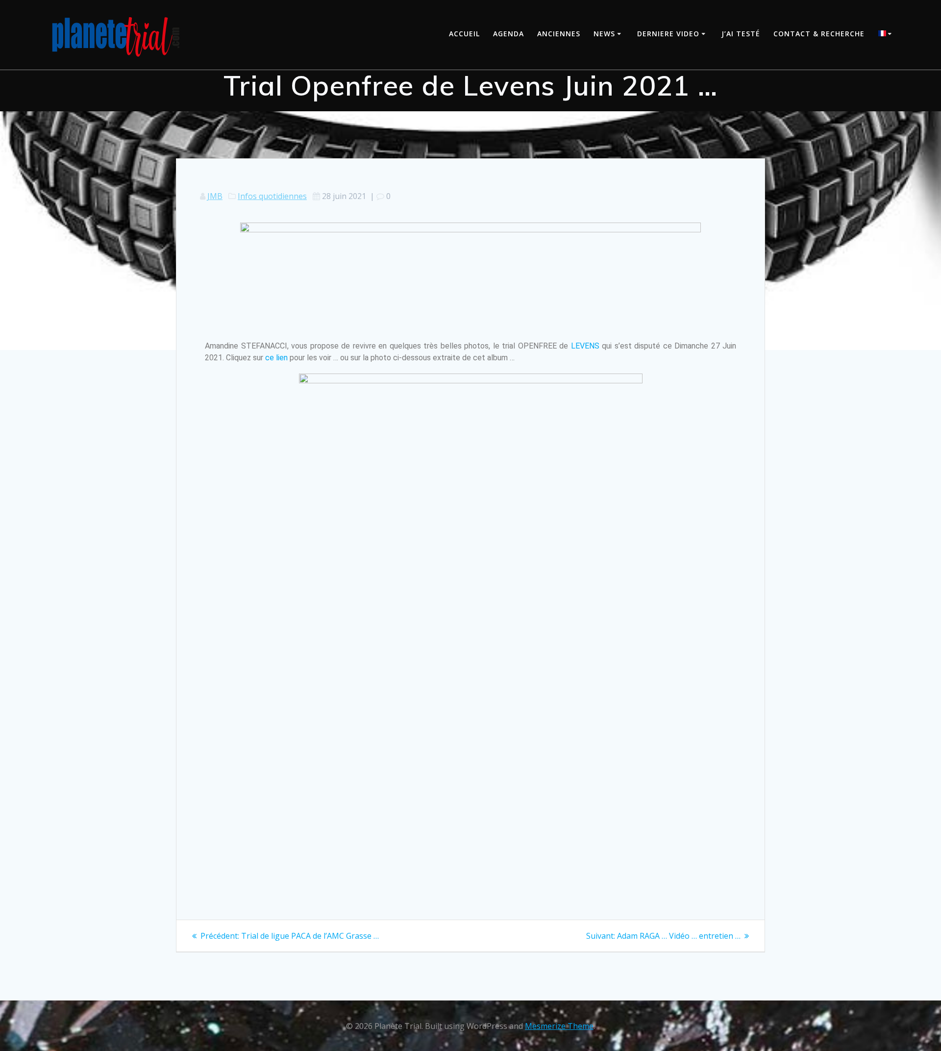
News (604, 33)
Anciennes (558, 33)
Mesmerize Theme (559, 1026)
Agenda (508, 33)
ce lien (276, 357)
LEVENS (585, 345)
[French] (886, 34)
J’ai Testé (740, 33)
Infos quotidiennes (272, 196)
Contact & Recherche (819, 33)
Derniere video (668, 33)
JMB (215, 196)
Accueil (464, 33)
